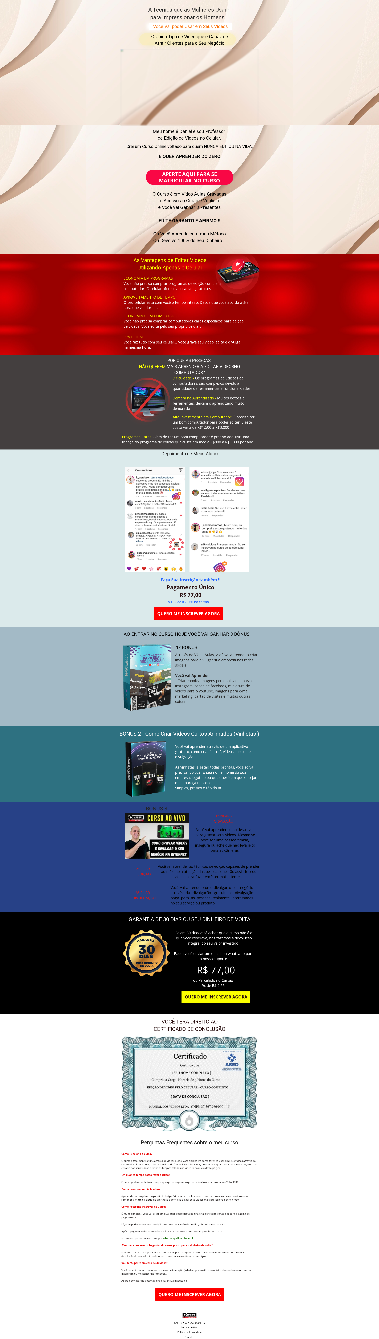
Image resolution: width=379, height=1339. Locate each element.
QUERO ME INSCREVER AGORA (188, 613)
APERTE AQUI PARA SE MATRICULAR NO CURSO (189, 177)
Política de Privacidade (189, 1332)
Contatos (189, 1337)
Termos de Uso (189, 1327)
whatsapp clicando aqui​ (178, 1238)
